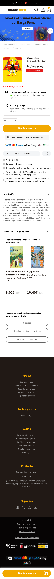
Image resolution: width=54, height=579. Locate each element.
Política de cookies (26, 445)
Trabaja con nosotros (26, 392)
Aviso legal (26, 452)
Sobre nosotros (26, 382)
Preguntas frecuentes (26, 435)
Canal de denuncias (26, 449)
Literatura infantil (24, 44)
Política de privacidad (26, 442)
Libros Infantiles (9, 44)
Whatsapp (26, 476)
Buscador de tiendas (26, 388)
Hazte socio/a (26, 415)
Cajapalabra (33, 271)
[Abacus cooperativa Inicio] (18, 11)
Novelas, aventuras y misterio (13, 48)
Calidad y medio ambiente (26, 385)
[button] (43, 10)
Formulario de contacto (26, 472)
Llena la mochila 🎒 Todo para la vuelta (27, 3)
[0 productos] (49, 11)
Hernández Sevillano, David (36, 61)
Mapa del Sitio (27, 520)
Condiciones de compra (26, 438)
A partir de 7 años (40, 44)
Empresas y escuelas (26, 395)
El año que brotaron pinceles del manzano (16, 273)
